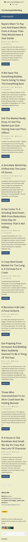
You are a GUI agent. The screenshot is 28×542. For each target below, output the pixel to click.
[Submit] (25, 533)
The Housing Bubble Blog (11, 10)
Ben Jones (16, 41)
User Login (15, 4)
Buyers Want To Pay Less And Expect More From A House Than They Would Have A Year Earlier (13, 31)
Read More (5, 64)
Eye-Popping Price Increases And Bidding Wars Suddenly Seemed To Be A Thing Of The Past (14, 350)
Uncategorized (7, 44)
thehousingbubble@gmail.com (10, 505)
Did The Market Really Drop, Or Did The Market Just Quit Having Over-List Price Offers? (13, 125)
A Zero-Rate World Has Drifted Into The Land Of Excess (13, 169)
